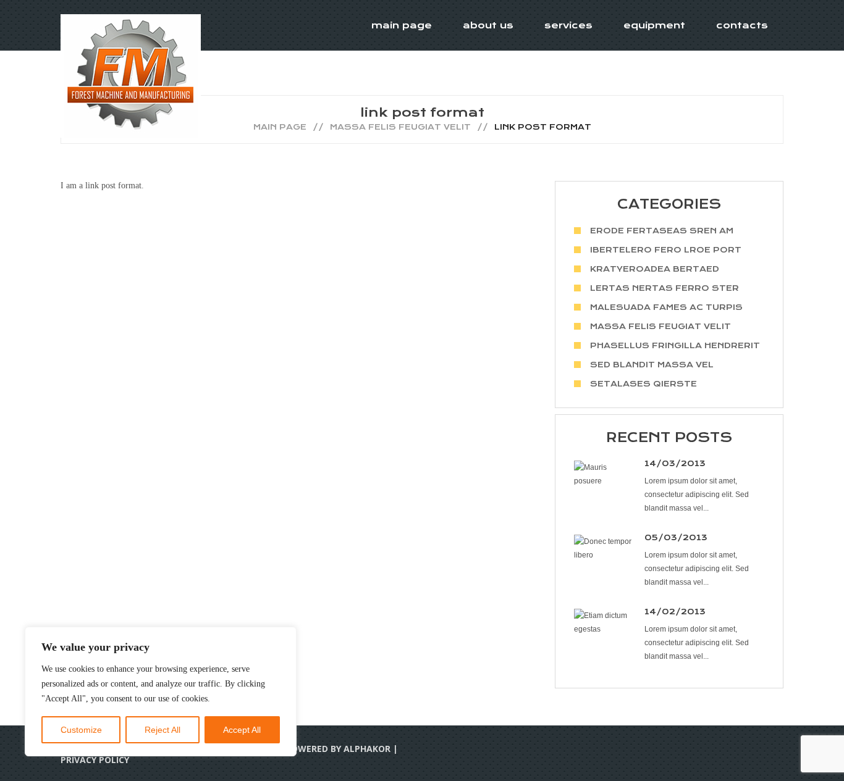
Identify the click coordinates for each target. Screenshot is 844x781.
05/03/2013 (675, 537)
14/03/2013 (675, 463)
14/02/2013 (675, 611)
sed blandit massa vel (652, 364)
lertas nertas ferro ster (664, 288)
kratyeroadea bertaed (654, 269)
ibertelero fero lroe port (665, 249)
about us (488, 25)
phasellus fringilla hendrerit (675, 345)
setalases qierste (643, 383)
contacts (742, 25)
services (568, 25)
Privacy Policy (95, 760)
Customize (81, 730)
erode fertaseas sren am (661, 230)
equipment (654, 25)
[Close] (283, 637)
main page (401, 25)
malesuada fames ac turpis (666, 307)
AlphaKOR (367, 748)
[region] (161, 691)
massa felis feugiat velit (400, 127)
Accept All (242, 730)
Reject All (162, 730)
